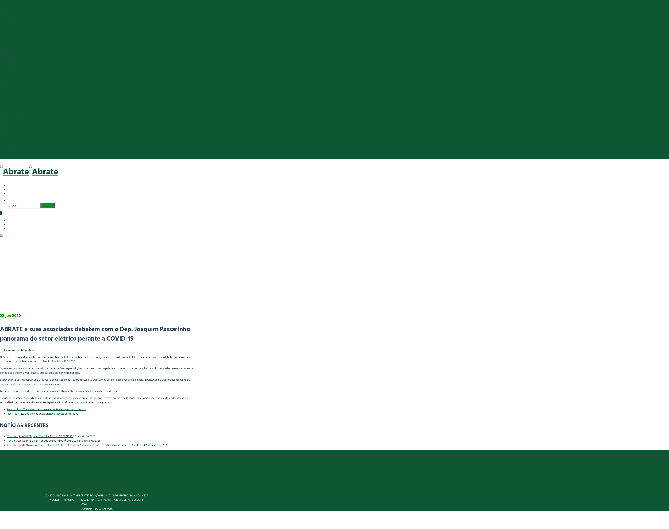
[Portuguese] (9, 194)
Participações (21, 92)
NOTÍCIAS (12, 118)
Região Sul (19, 79)
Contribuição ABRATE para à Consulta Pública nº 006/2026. (40, 436)
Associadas (20, 26)
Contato (19, 44)
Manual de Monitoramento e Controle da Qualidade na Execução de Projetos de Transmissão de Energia (72, 131)
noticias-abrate (27, 350)
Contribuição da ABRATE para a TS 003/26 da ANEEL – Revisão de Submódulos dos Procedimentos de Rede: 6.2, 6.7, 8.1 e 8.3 (76, 445)
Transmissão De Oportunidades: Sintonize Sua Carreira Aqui (47, 31)
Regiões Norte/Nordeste (28, 74)
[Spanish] (9, 185)
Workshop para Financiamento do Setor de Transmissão (52, 113)
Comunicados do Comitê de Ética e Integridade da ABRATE (46, 140)
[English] (9, 189)
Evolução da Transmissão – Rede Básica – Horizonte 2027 (46, 57)
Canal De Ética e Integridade (29, 148)
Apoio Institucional (24, 87)
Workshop (20, 105)
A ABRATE (19, 13)
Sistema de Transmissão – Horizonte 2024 (37, 61)
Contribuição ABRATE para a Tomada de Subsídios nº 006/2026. (42, 441)
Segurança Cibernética (26, 127)
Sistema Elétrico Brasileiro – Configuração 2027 (40, 66)
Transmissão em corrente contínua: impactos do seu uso (46, 409)
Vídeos (18, 100)
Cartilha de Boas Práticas (27, 153)
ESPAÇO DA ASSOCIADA (20, 157)
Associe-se (20, 35)
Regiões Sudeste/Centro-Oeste (32, 70)
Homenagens (21, 96)
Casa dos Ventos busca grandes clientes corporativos (43, 414)
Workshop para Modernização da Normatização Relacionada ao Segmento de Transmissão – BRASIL (76, 109)
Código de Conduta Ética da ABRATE (34, 144)
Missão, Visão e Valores (27, 22)
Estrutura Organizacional (27, 18)
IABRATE (12, 48)
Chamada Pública (23, 39)
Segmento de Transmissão (22, 52)
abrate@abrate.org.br (101, 504)
